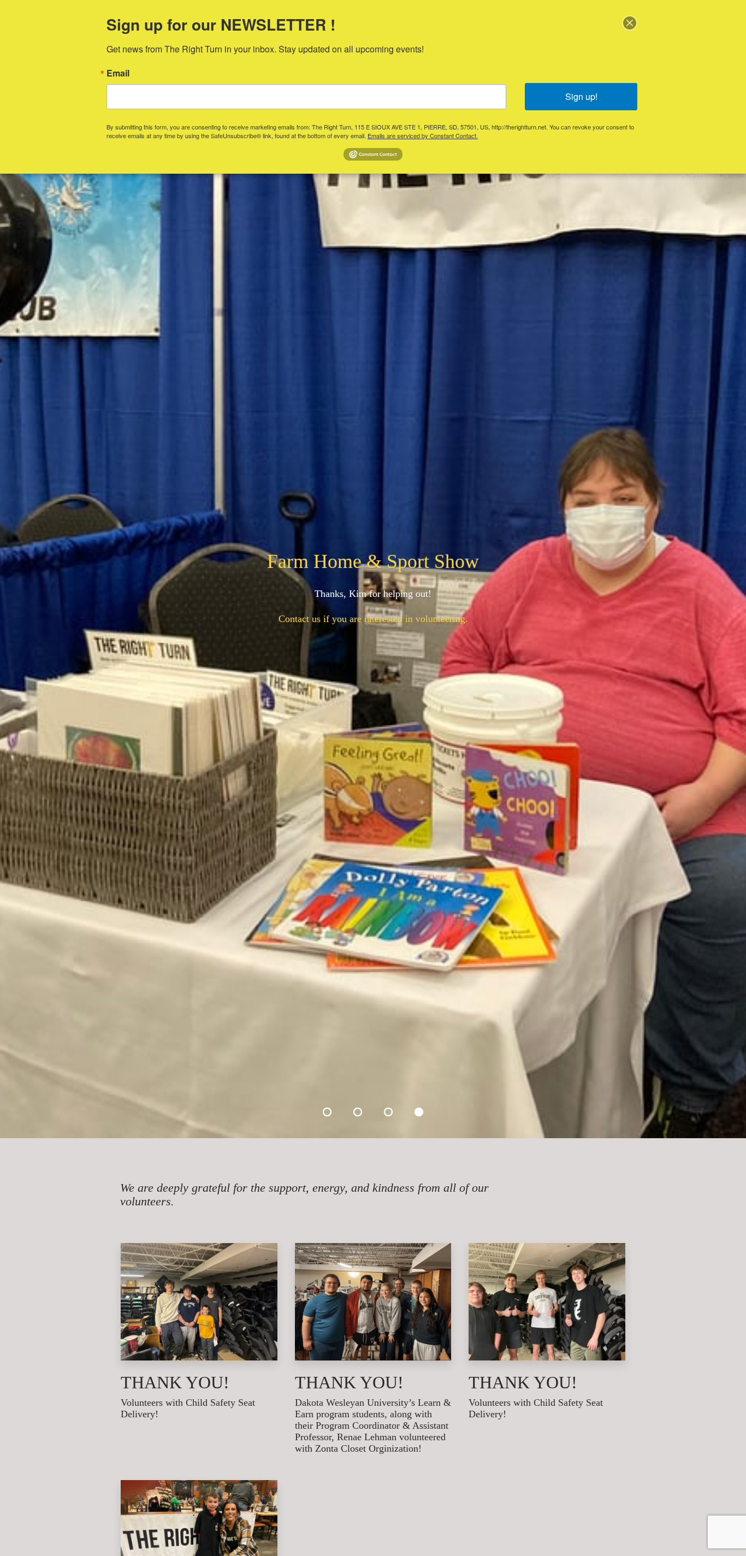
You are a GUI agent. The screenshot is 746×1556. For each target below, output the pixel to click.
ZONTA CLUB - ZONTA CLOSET (373, 561)
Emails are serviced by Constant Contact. (423, 135)
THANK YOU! (175, 1382)
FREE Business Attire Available (373, 593)
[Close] (629, 22)
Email (117, 73)
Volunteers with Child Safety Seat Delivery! (188, 1408)
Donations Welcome (373, 618)
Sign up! (581, 96)
